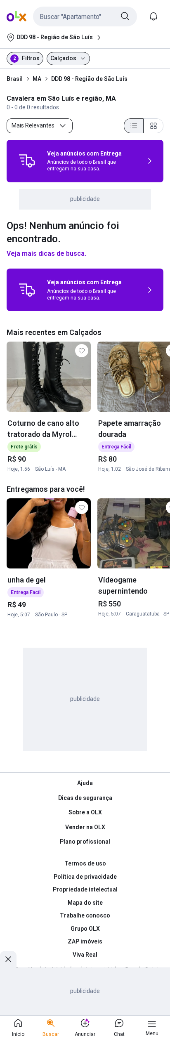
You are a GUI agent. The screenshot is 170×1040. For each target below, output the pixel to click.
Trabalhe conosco (85, 915)
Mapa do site (85, 902)
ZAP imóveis (85, 941)
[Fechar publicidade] (8, 959)
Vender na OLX (85, 827)
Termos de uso (85, 863)
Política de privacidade (85, 876)
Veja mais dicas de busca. (46, 253)
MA (37, 79)
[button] (85, 16)
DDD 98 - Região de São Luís (89, 79)
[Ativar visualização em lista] (134, 125)
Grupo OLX (85, 928)
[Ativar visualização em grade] (153, 125)
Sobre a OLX (85, 812)
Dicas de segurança (85, 798)
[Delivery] (26, 161)
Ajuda (85, 783)
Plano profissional (85, 841)
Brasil (15, 79)
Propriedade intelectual (85, 889)
